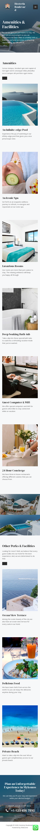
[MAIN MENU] (35, 7)
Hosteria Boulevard (20, 7)
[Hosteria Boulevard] (7, 7)
